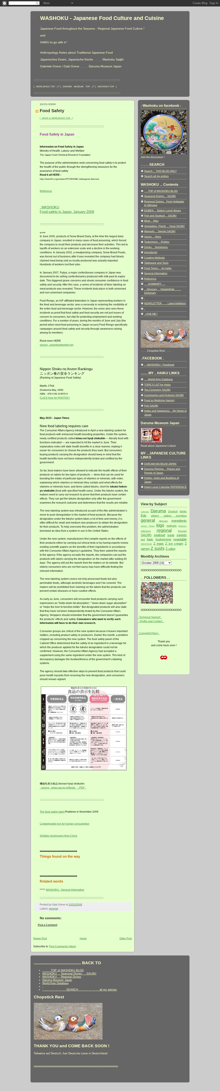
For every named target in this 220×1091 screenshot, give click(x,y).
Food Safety (52, 110)
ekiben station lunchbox (169, 515)
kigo (160, 525)
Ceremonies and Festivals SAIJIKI (164, 395)
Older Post (125, 938)
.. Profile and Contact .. (151, 621)
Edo (143, 515)
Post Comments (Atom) (62, 946)
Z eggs (158, 543)
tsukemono (163, 539)
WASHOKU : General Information (65, 889)
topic (150, 539)
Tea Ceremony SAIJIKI (157, 389)
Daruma (158, 511)
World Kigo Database (55, 983)
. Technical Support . (150, 617)
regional (164, 530)
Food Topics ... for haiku (158, 268)
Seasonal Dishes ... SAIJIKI (160, 196)
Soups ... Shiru (152, 236)
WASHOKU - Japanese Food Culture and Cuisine (102, 18)
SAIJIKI (146, 535)
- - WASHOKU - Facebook (159, 364)
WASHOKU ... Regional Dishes (61, 976)
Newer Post (40, 938)
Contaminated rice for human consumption (64, 823)
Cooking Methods (154, 257)
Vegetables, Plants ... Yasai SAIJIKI (164, 226)
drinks (183, 511)
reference (146, 531)
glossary (163, 521)
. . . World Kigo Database (158, 379)
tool (143, 539)
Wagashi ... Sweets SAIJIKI (159, 231)
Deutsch (173, 511)
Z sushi (157, 548)
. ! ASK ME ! (150, 313)
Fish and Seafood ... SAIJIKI (160, 215)
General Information (155, 273)
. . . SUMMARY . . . (154, 283)
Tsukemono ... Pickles (156, 241)
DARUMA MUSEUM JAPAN (160, 463)
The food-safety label (52, 811)
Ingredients (150, 252)
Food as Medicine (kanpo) (159, 400)
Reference (46, 191)
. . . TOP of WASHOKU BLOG (161, 191)
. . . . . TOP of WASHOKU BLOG (63, 970)
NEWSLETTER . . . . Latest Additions (165, 303)
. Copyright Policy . (149, 633)
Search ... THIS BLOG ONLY (160, 171)
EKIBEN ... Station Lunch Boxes (162, 210)
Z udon (170, 549)
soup (170, 535)
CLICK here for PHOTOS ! (55, 397)
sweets (182, 535)
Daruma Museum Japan (57, 980)
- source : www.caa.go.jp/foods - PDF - (63, 787)
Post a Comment (47, 925)
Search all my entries (156, 176)
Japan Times (147, 526)
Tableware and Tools (156, 262)
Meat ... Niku (151, 220)
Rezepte (182, 531)
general (53, 908)
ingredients (179, 520)
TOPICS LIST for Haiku (157, 384)
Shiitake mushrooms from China (58, 835)
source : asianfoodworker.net (56, 344)
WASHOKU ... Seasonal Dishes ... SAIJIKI (69, 973)
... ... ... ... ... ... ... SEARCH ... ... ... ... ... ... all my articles (79, 989)
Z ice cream (174, 543)
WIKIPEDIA (146, 544)
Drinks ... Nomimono (156, 247)
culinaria (145, 511)
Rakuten (182, 526)
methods (172, 525)
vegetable (180, 539)
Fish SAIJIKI (151, 405)
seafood (159, 535)
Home (83, 938)
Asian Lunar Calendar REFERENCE (165, 487)
